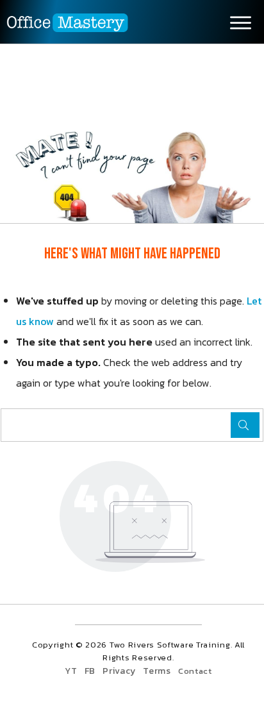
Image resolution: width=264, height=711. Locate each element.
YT (71, 671)
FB (90, 671)
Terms (157, 671)
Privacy (119, 671)
